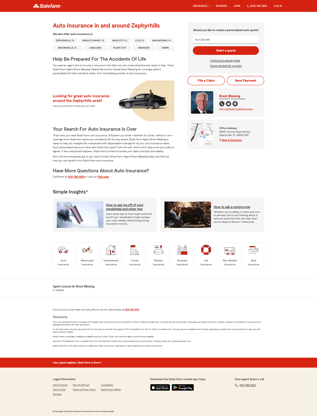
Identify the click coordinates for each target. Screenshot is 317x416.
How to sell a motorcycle (232, 207)
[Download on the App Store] (160, 387)
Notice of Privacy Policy (84, 390)
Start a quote (226, 50)
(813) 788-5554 (258, 6)
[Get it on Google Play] (183, 387)
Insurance (200, 6)
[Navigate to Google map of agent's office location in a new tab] (235, 103)
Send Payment (245, 80)
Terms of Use (59, 390)
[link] (47, 6)
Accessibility (107, 385)
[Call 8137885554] (222, 103)
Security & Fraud (81, 385)
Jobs (237, 6)
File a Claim (206, 80)
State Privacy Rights (111, 390)
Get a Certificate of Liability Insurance (236, 109)
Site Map (57, 394)
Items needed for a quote (226, 65)
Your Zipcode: (202, 39)
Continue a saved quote (225, 60)
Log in (278, 6)
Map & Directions (232, 140)
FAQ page (103, 176)
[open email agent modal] (228, 104)
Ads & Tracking (60, 385)
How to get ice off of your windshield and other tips (124, 207)
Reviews (221, 6)
